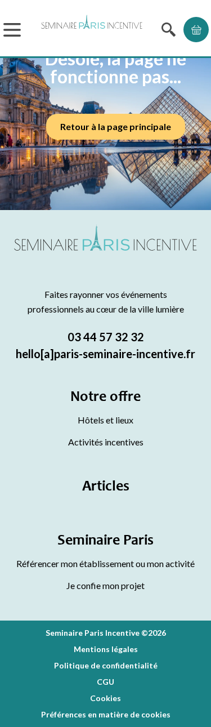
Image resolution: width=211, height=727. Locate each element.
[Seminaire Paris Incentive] (105, 251)
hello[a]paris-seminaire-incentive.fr (105, 353)
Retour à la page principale (115, 126)
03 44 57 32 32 (106, 336)
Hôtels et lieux (105, 419)
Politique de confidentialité (106, 665)
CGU (105, 681)
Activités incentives (105, 441)
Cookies (105, 698)
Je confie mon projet (105, 585)
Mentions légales (106, 649)
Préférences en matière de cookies (105, 714)
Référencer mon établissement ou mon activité (105, 563)
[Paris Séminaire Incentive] (91, 29)
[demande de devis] (196, 29)
